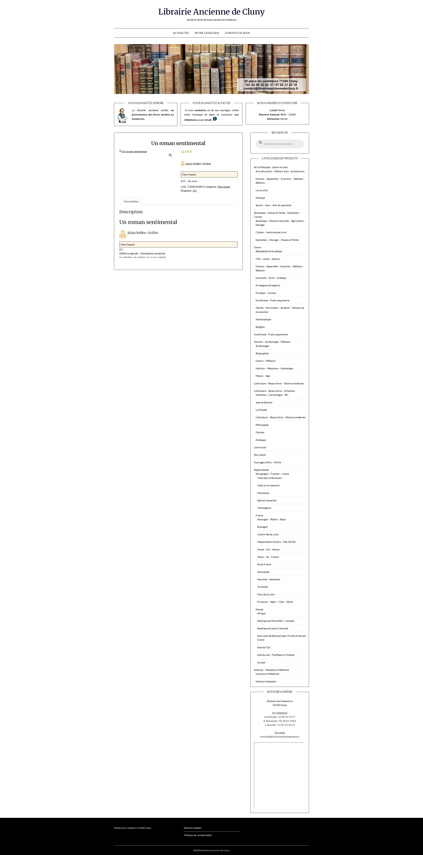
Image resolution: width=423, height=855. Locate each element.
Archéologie (262, 345)
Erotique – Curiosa (266, 292)
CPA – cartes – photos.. (268, 258)
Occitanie (262, 586)
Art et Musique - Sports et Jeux (271, 167)
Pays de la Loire (266, 594)
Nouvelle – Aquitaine (268, 579)
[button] (170, 155)
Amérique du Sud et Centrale (272, 628)
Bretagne (262, 526)
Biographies (262, 353)
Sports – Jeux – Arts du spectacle (273, 205)
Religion (260, 326)
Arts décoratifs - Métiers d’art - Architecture (280, 171)
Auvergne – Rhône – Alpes (271, 519)
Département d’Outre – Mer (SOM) (276, 541)
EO (195, 190)
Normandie (263, 571)
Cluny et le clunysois (268, 485)
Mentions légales (193, 827)
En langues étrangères (268, 285)
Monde (259, 609)
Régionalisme (261, 469)
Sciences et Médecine (267, 673)
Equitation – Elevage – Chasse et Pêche (277, 239)
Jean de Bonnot (264, 402)
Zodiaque (261, 439)
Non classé (224, 186)
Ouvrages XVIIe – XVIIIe (267, 462)
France (259, 515)
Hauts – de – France (268, 556)
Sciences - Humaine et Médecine (271, 669)
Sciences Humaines (266, 681)
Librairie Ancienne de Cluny (211, 12)
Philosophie (262, 424)
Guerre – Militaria (265, 360)
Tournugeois (264, 507)
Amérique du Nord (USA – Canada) (275, 620)
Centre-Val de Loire (268, 534)
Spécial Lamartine (267, 500)
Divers (257, 247)
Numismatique (263, 319)
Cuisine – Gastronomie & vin (271, 232)
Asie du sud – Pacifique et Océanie (275, 654)
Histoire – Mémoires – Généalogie (274, 368)
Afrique (261, 613)
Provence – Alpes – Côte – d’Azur (275, 601)
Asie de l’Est (263, 647)
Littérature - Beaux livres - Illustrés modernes (279, 383)
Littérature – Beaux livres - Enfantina (274, 390)
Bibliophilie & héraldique (269, 251)
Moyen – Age (263, 375)
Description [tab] (131, 201)
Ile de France (264, 564)
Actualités (181, 32)
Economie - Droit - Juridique (271, 277)
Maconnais (263, 492)
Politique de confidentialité (198, 835)
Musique (260, 197)
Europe (261, 662)
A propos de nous (237, 32)
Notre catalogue (207, 32)
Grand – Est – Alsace (268, 549)
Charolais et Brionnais (269, 477)
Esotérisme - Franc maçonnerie (272, 300)
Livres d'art (262, 190)
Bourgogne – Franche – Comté (272, 473)
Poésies (260, 432)
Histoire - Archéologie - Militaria (272, 341)
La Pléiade (261, 409)
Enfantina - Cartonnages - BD (272, 394)
